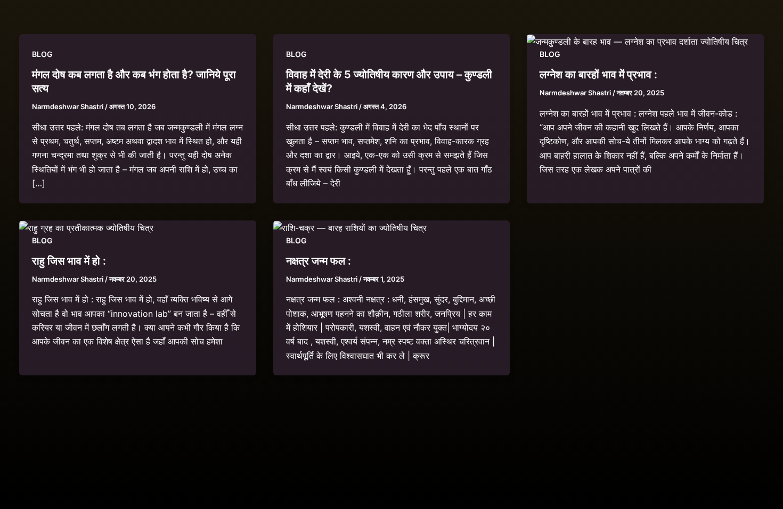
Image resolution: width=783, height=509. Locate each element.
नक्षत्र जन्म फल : (318, 260)
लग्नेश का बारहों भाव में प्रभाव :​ (598, 74)
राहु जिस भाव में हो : (69, 260)
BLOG (42, 54)
